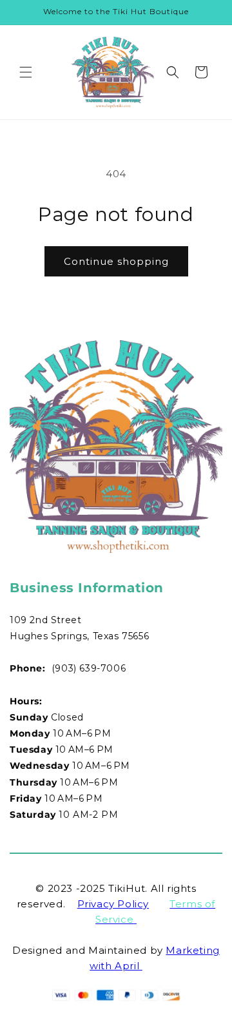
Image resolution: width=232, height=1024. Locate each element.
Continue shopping (116, 261)
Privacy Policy (113, 904)
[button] (26, 72)
